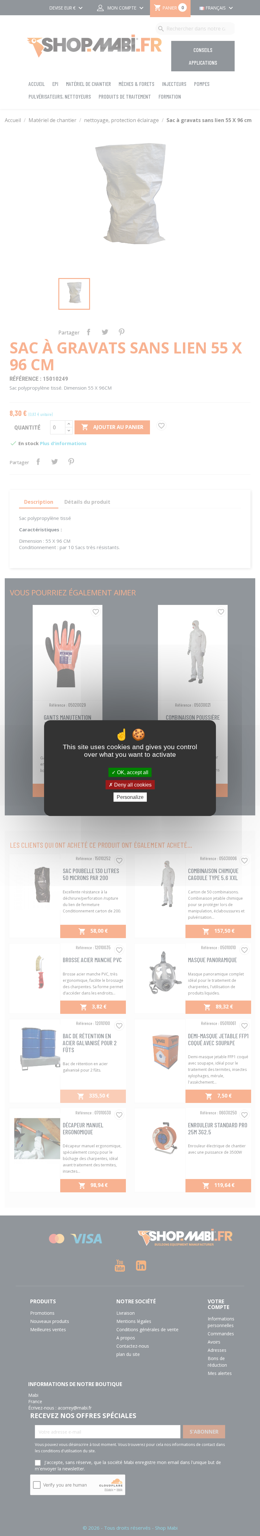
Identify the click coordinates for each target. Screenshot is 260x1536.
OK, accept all (132, 772)
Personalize (130, 797)
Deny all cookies (132, 784)
